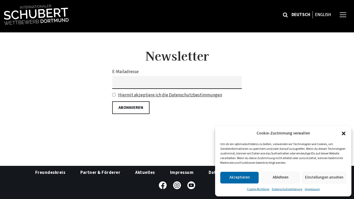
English (323, 15)
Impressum (312, 189)
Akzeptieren (239, 177)
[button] (343, 133)
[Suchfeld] (285, 14)
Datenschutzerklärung (287, 189)
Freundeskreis (50, 172)
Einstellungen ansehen (324, 177)
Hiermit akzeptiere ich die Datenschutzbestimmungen (170, 95)
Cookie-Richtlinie (258, 189)
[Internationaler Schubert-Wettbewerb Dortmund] (36, 15)
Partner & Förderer (100, 172)
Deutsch (301, 15)
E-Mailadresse (125, 72)
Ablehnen (280, 177)
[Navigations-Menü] (343, 14)
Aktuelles (145, 172)
